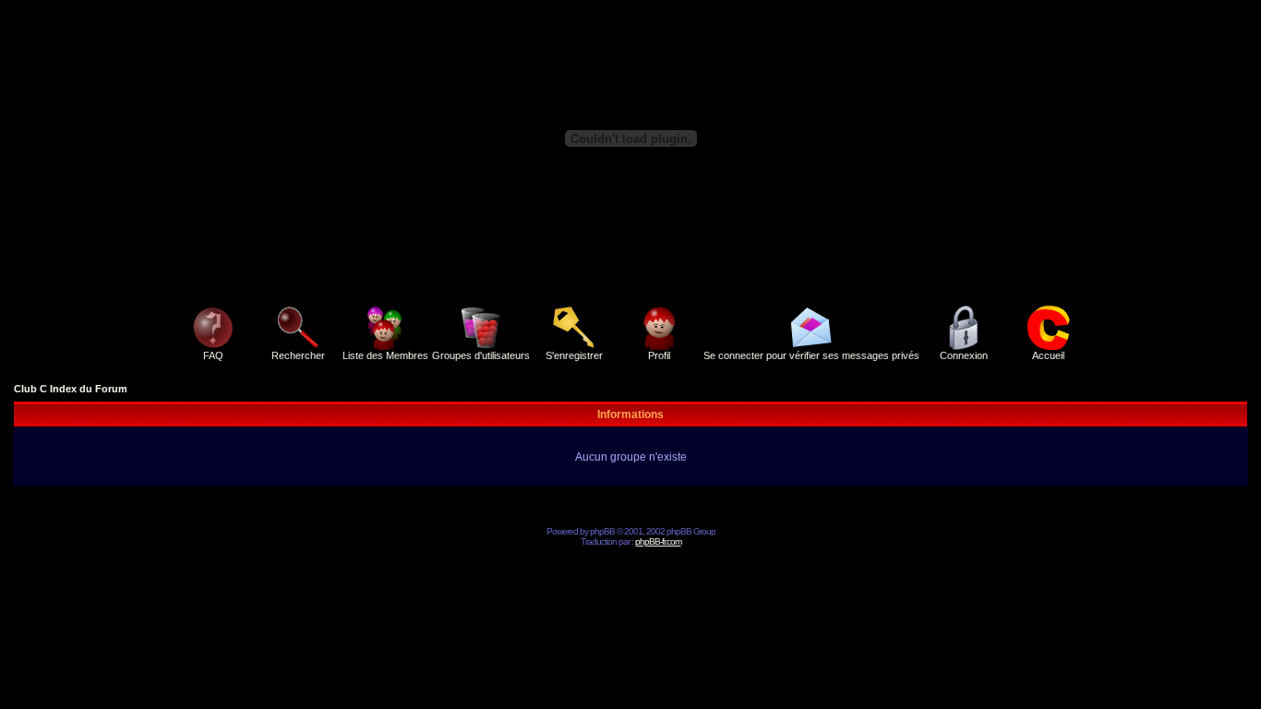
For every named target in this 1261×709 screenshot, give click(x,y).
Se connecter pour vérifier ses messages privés (811, 355)
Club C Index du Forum (70, 388)
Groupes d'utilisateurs (481, 355)
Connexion (964, 355)
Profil (659, 355)
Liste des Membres (385, 355)
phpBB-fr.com (658, 541)
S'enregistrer (574, 355)
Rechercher (298, 355)
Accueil (1048, 355)
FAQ (213, 355)
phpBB (602, 531)
